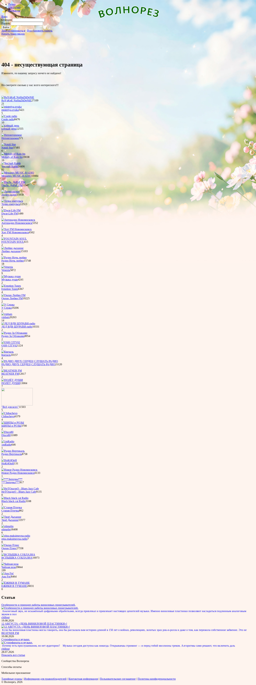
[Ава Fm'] (7, 573)
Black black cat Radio (13, 501)
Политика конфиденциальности (157, 678)
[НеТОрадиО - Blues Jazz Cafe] (20, 488)
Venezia (5, 270)
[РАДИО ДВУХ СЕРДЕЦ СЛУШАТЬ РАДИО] (29, 361)
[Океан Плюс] (10, 545)
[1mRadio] (7, 441)
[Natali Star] (8, 144)
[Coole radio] (9, 116)
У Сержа (6, 307)
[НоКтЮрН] (9, 460)
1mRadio (6, 444)
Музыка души (9, 279)
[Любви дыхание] (12, 248)
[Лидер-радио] (10, 191)
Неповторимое (10, 138)
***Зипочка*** (10, 482)
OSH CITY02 (9, 345)
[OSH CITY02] (10, 342)
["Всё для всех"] (17, 404)
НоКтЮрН (7, 463)
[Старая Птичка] (11, 507)
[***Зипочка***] (11, 479)
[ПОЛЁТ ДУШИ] (12, 380)
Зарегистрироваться (13, 30)
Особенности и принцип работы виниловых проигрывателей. (38, 604)
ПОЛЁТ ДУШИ (10, 383)
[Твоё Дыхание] (11, 516)
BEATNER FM (10, 373)
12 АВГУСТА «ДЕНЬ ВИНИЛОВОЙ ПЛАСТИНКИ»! (34, 623)
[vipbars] (6, 314)
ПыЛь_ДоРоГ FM (11, 185)
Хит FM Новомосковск (15, 232)
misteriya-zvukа (10, 109)
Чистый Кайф (9, 166)
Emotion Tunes (9, 288)
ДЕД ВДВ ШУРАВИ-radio (16, 326)
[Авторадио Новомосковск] (18, 219)
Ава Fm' (6, 576)
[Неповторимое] (11, 135)
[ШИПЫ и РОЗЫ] (12, 422)
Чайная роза (8, 567)
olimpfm (6, 529)
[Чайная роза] (9, 563)
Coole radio (7, 119)
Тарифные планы (11, 678)
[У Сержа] (7, 304)
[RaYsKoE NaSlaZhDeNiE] (17, 97)
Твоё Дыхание (9, 520)
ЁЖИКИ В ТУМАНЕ (14, 585)
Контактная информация (83, 678)
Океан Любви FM (12, 298)
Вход (4, 16)
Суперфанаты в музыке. (15, 639)
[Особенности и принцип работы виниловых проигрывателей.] (39, 607)
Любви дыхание (11, 251)
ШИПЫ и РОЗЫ (11, 425)
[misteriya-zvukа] (11, 106)
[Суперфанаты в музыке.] (17, 642)
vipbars (5, 317)
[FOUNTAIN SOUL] (14, 238)
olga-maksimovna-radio (14, 538)
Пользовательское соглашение (118, 678)
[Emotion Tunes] (11, 285)
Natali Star (7, 147)
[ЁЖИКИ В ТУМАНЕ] (15, 582)
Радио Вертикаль (11, 454)
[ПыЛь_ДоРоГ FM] (13, 182)
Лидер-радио (9, 194)
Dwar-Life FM (9, 213)
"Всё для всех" (10, 406)
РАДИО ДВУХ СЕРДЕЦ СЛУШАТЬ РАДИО (28, 364)
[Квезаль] (7, 351)
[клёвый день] (10, 125)
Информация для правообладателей (45, 678)
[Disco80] (7, 432)
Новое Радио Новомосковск (18, 472)
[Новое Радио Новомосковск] (19, 469)
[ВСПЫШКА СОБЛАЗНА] (18, 554)
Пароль (5, 23)
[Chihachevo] (9, 413)
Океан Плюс (8, 548)
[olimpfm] (7, 526)
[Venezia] (7, 266)
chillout (5, 617)
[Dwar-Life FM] (11, 210)
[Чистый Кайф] (11, 163)
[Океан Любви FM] (13, 295)
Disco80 (6, 435)
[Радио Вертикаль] (13, 450)
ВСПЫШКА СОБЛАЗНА (16, 557)
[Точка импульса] (12, 200)
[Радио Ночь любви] (14, 257)
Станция (6, 19)
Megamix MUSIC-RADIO (16, 175)
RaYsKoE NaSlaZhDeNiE (16, 100)
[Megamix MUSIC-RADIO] (17, 172)
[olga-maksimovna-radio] (15, 535)
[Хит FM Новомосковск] (16, 229)
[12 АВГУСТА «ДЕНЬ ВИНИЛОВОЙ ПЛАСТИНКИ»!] (35, 626)
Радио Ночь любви (12, 260)
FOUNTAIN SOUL (12, 241)
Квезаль (6, 354)
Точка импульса (10, 204)
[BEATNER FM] (11, 370)
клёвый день (8, 128)
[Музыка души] (11, 276)
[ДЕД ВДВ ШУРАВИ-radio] (18, 323)
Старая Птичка (10, 510)
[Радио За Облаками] (14, 332)
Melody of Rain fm (11, 156)
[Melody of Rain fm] (13, 153)
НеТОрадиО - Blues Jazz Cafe (18, 491)
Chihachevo (8, 416)
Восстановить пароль (39, 30)
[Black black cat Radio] (14, 498)
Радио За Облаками (13, 336)
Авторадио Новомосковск (16, 222)
